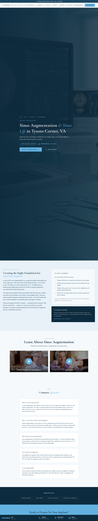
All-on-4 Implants (53, 498)
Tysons (15, 5)
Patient (40, 5)
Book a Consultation (29, 149)
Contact (69, 5)
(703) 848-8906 (52, 149)
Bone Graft (39, 498)
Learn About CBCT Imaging (62, 318)
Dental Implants (32, 117)
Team (47, 5)
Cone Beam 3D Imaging (69, 498)
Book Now (90, 5)
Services (30, 5)
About (55, 5)
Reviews (61, 5)
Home (21, 117)
